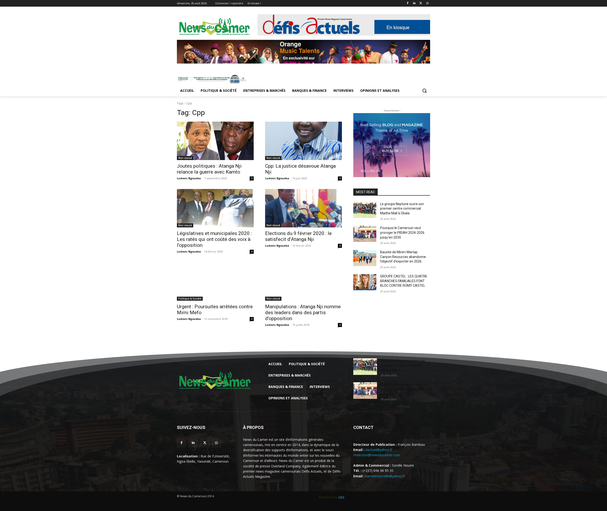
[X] (420, 3)
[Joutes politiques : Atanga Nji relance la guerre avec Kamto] (215, 141)
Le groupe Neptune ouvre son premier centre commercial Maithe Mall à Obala (402, 208)
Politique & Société (189, 298)
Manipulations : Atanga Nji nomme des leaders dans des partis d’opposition (303, 312)
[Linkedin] (414, 3)
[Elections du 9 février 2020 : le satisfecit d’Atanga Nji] (303, 208)
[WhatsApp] (427, 3)
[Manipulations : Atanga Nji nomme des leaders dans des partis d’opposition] (303, 281)
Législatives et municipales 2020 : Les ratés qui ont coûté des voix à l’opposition (214, 239)
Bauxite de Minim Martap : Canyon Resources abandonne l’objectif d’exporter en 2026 (403, 256)
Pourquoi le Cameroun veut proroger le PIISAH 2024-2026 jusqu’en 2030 (402, 232)
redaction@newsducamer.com (376, 455)
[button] (424, 90)
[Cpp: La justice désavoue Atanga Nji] (303, 141)
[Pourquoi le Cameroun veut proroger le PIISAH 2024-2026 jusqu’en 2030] (364, 234)
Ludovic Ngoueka (189, 178)
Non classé (185, 158)
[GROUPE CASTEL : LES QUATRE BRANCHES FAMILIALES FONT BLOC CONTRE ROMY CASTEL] (364, 282)
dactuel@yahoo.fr (378, 449)
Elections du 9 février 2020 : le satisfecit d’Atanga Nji (298, 236)
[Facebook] (407, 3)
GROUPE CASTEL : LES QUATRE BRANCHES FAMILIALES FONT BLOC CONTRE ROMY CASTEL (403, 280)
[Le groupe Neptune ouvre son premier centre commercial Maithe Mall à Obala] (364, 210)
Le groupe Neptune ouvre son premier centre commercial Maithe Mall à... (403, 365)
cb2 (341, 497)
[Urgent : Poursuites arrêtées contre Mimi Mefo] (215, 281)
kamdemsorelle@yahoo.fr (385, 476)
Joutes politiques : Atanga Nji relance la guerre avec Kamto (209, 169)
